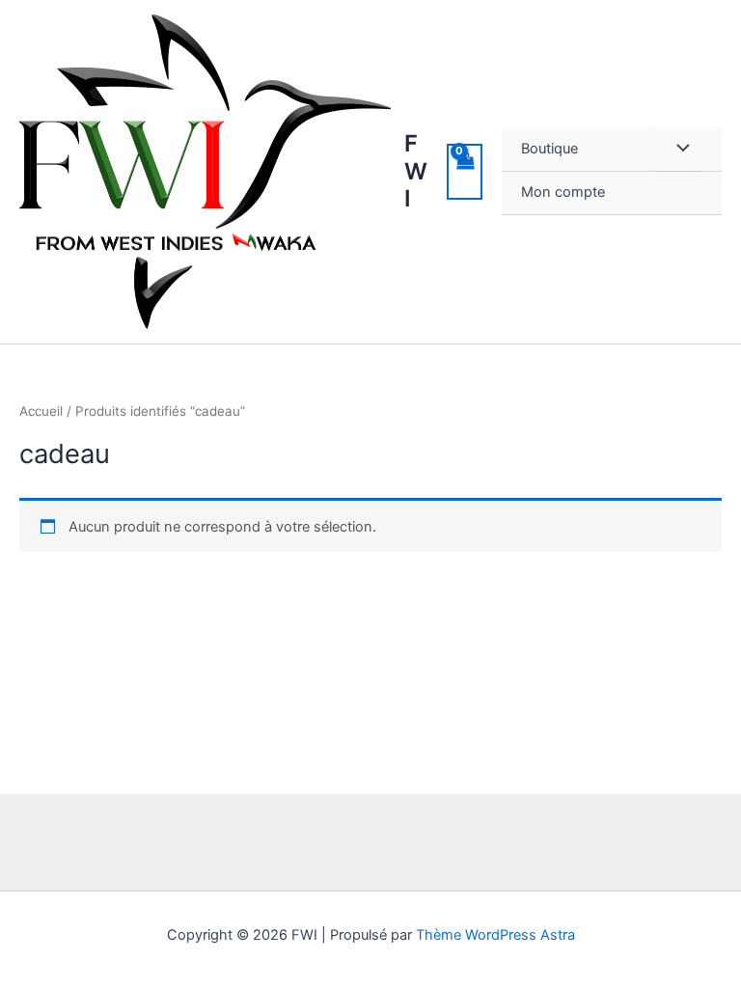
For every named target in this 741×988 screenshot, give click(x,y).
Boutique (549, 148)
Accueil (41, 411)
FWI (415, 170)
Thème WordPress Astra (495, 935)
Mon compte (563, 192)
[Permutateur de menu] (678, 149)
